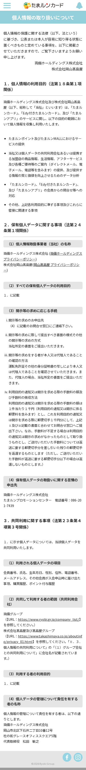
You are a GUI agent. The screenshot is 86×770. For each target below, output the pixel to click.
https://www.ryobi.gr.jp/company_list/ (48, 619)
